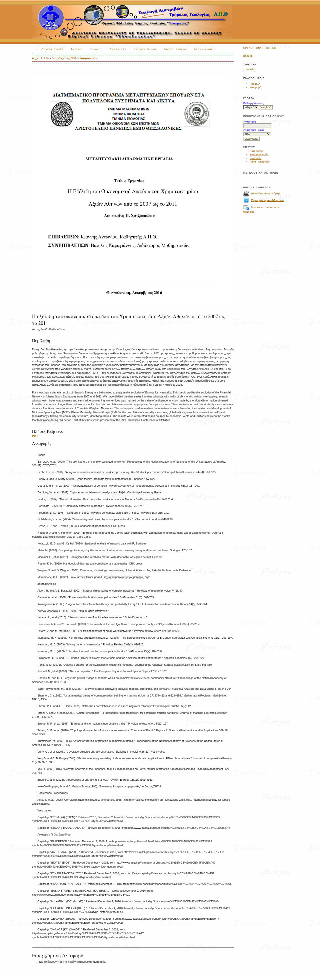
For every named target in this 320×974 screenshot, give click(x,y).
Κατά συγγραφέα (259, 154)
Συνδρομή (255, 87)
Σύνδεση (96, 49)
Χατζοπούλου (88, 58)
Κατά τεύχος (257, 151)
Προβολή (255, 83)
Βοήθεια (247, 55)
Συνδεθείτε (249, 69)
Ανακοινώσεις (205, 49)
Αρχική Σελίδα (53, 49)
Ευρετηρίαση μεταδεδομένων (267, 200)
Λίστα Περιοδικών (260, 161)
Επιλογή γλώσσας (253, 103)
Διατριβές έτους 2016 (64, 58)
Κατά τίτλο (256, 158)
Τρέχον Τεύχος (145, 49)
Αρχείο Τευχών (175, 49)
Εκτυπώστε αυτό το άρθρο (266, 193)
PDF (35, 436)
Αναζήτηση (118, 49)
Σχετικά (77, 49)
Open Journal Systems (259, 48)
